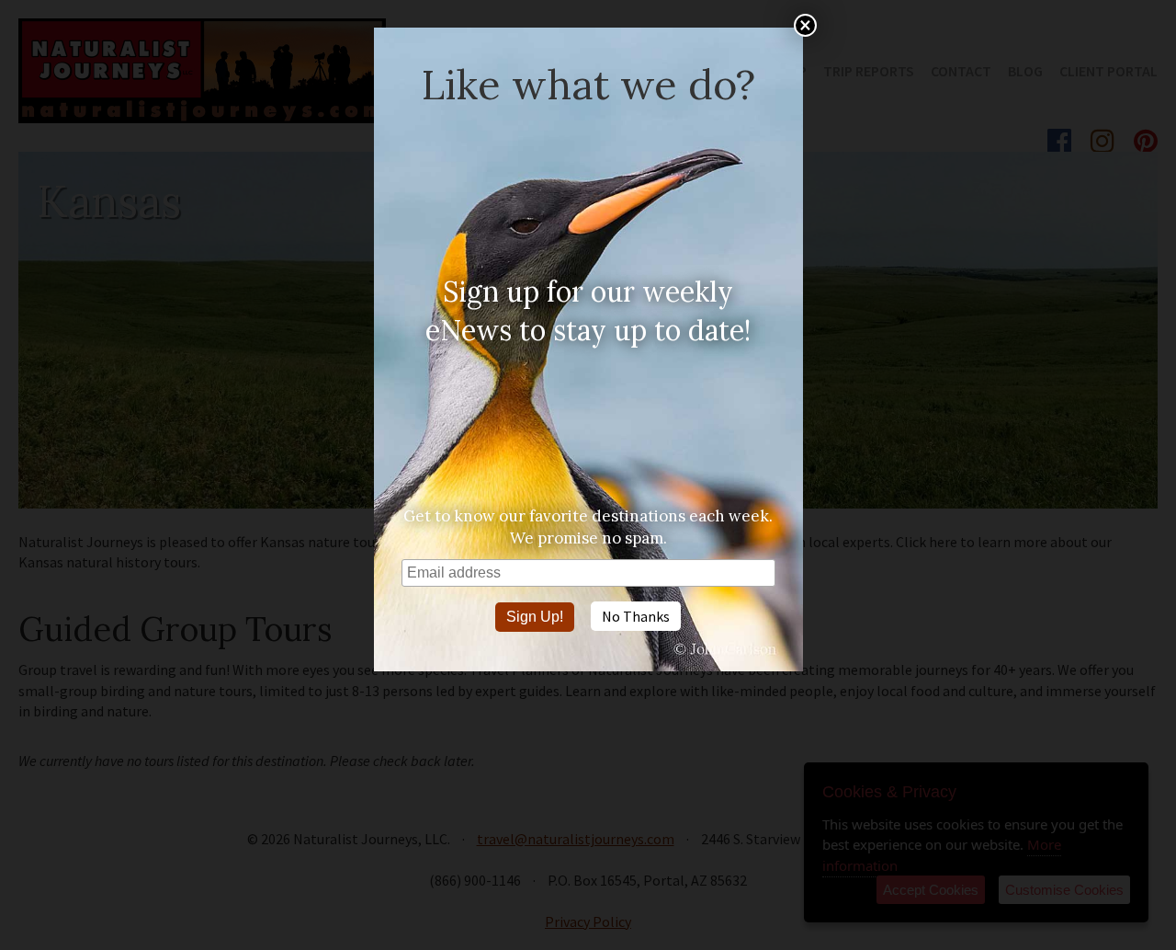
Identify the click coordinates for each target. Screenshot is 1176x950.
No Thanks (636, 616)
